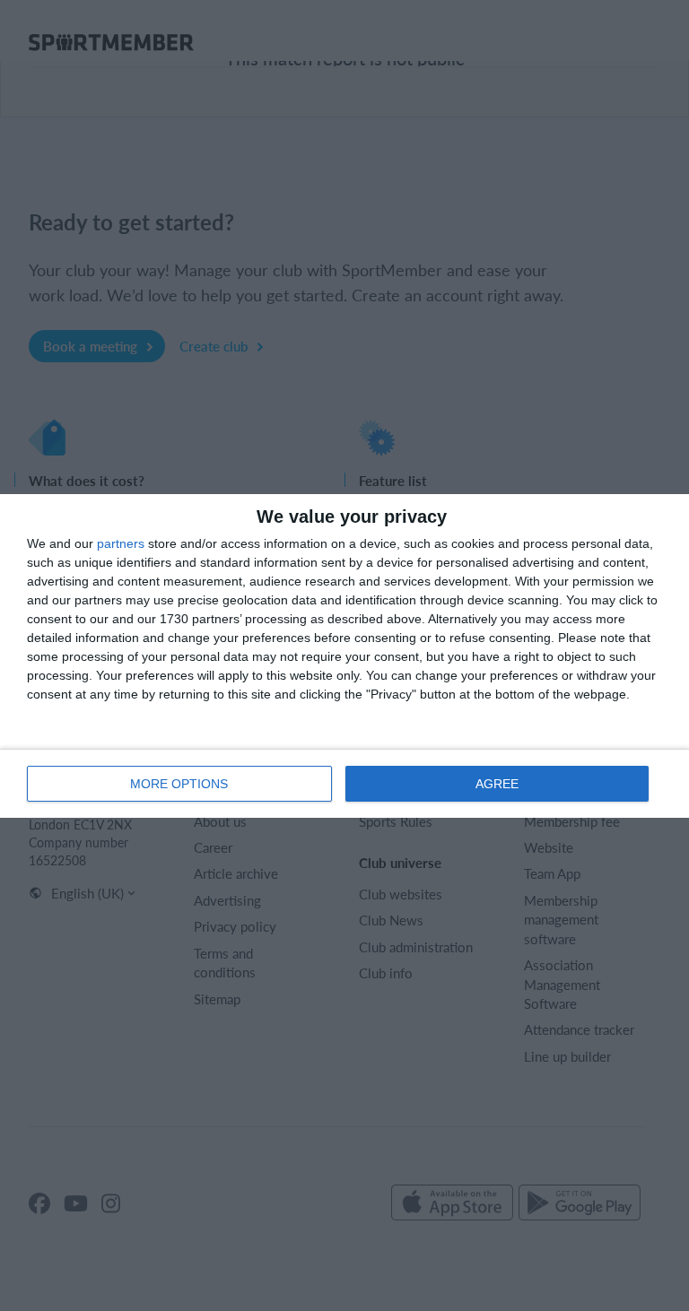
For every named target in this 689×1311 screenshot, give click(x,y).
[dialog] (344, 656)
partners (120, 543)
